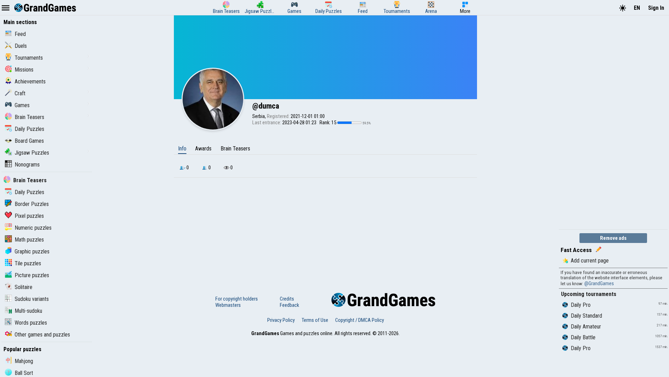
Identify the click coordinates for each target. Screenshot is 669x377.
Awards (203, 148)
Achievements (30, 81)
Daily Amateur (586, 326)
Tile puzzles (28, 263)
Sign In (656, 8)
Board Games (29, 141)
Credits (287, 299)
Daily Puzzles (29, 129)
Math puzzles (29, 239)
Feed (20, 34)
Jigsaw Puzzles (32, 152)
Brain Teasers (29, 117)
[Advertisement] (325, 230)
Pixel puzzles (29, 216)
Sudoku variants (32, 299)
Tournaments (29, 57)
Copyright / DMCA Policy (359, 320)
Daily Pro (581, 305)
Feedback (289, 305)
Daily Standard (586, 315)
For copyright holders (236, 299)
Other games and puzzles (42, 334)
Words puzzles (31, 322)
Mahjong (24, 361)
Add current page (590, 260)
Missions (24, 69)
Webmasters (228, 305)
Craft (20, 93)
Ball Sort (24, 373)
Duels (21, 46)
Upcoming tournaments (588, 294)
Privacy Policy (281, 320)
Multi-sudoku (28, 311)
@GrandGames (599, 283)
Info (182, 148)
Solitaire (23, 287)
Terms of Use (315, 320)
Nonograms (27, 164)
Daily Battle (583, 337)
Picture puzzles (32, 275)
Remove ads (613, 238)
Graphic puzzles (32, 251)
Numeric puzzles (33, 227)
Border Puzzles (32, 204)
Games (22, 105)
